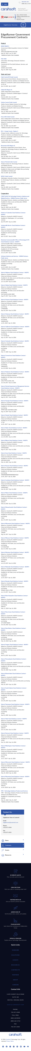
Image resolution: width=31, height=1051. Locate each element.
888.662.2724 (26, 3)
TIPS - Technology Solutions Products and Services (14, 791)
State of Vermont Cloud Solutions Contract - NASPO (15, 733)
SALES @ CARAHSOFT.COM (15, 1004)
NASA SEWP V (5, 46)
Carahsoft (8, 1039)
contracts (15, 970)
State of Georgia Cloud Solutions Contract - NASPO (14, 400)
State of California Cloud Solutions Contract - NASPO (15, 326)
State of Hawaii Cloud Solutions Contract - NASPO (14, 415)
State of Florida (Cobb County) (9, 162)
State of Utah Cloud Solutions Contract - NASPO (14, 719)
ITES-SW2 (4, 59)
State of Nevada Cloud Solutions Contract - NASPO (14, 581)
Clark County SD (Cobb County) (9, 77)
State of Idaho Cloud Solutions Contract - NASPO (14, 428)
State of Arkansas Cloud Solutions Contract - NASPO (15, 314)
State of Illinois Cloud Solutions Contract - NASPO (14, 440)
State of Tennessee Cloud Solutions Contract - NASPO (15, 704)
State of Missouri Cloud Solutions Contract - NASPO (15, 538)
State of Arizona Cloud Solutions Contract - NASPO (14, 299)
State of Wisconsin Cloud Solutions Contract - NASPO (15, 762)
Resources (15, 965)
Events (15, 960)
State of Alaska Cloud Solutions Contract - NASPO (14, 285)
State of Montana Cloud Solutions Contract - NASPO (15, 552)
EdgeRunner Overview (10, 25)
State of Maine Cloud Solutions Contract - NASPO (14, 493)
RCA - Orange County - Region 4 (9, 131)
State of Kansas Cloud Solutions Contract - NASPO (14, 465)
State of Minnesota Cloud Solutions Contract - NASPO (15, 523)
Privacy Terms (10, 1041)
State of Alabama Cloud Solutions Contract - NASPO (15, 272)
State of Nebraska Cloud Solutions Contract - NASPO (15, 567)
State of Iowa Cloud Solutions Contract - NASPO (14, 453)
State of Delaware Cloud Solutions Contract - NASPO (15, 372)
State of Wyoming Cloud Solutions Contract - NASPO (15, 776)
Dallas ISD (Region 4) (6, 89)
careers (15, 985)
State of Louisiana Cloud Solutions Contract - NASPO (15, 480)
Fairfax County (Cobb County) (9, 102)
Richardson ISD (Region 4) (8, 145)
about (15, 980)
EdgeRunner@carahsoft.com (10, 822)
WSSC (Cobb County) (6, 176)
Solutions (15, 955)
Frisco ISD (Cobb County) (7, 117)
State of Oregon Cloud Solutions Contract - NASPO (14, 644)
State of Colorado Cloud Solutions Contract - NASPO (15, 341)
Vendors (15, 950)
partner (15, 975)
